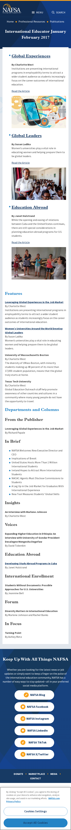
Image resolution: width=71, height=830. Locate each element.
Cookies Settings (35, 811)
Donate (18, 774)
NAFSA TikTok (38, 742)
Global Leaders (27, 136)
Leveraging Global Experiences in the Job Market (34, 302)
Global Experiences (31, 56)
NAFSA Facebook (37, 707)
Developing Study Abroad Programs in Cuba (31, 563)
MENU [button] (39, 12)
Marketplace (37, 774)
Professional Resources (31, 21)
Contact (35, 778)
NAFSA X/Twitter (38, 754)
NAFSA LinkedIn (37, 731)
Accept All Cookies (35, 823)
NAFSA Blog (37, 695)
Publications (57, 21)
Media (53, 774)
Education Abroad (30, 207)
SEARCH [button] (60, 12)
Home (10, 21)
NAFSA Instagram (37, 719)
